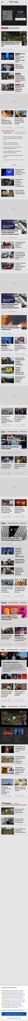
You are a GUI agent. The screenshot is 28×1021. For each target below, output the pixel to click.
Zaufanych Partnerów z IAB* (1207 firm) (16, 998)
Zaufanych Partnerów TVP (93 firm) (16, 1000)
